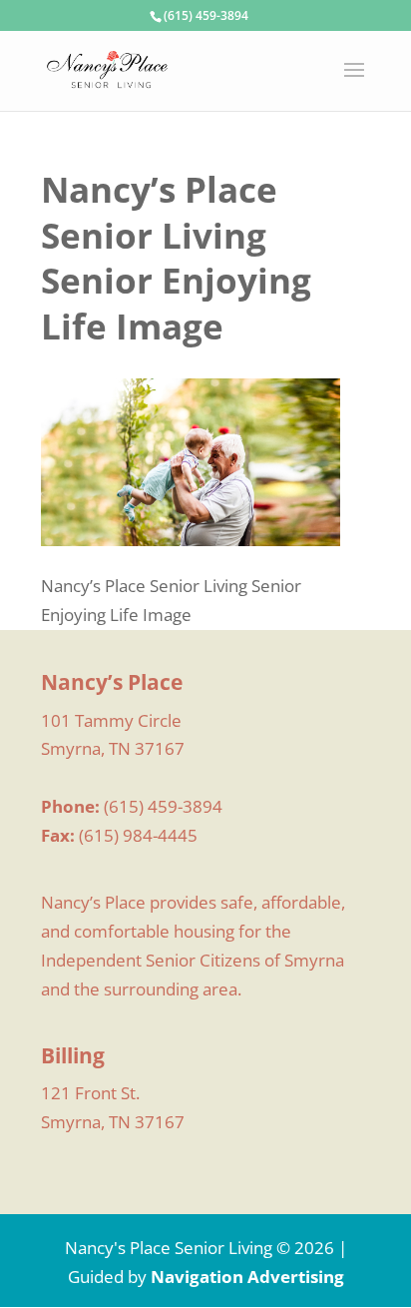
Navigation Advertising (247, 1276)
